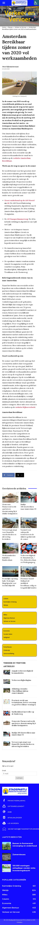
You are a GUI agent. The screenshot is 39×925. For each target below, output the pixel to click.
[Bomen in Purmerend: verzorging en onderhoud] (6, 846)
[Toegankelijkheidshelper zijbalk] (36, 2)
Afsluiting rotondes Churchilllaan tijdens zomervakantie (20, 691)
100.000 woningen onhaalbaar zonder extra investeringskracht (23, 868)
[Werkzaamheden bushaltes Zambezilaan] (10, 548)
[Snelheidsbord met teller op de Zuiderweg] (6, 713)
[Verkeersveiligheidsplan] (6, 681)
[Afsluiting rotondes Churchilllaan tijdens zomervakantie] (6, 690)
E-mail (4, 770)
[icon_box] (13, 800)
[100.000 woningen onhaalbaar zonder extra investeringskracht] (6, 868)
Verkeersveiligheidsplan (21, 680)
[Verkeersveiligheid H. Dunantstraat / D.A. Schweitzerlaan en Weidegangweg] (29, 548)
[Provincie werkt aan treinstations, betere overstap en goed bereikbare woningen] (6, 701)
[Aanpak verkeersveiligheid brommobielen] (6, 672)
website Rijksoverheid (25, 407)
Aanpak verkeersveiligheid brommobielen (22, 672)
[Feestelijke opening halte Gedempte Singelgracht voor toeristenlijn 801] (10, 571)
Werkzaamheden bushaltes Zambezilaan (8, 557)
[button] (3, 3)
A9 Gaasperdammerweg (17, 219)
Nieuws (10, 27)
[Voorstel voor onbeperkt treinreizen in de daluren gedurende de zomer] (29, 522)
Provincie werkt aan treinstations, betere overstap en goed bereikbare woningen (24, 702)
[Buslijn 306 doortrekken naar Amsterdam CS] (29, 497)
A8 (8, 203)
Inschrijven (19, 778)
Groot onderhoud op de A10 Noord (19, 200)
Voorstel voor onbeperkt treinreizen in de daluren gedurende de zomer (28, 534)
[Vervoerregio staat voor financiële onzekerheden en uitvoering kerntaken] (10, 522)
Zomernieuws (18, 855)
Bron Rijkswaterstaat (10, 67)
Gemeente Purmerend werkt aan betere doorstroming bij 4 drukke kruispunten (9, 509)
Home (4, 27)
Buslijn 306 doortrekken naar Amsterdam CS (28, 506)
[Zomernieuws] (6, 857)
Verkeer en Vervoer (21, 27)
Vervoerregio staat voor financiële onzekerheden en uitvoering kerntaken (9, 534)
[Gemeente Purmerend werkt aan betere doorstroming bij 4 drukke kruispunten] (10, 497)
